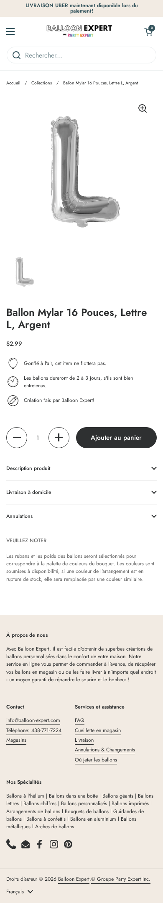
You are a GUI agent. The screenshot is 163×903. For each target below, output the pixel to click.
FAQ (79, 720)
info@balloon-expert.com (33, 720)
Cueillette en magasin (98, 730)
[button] (16, 437)
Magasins (16, 740)
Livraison (84, 740)
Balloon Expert (73, 879)
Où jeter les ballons (96, 760)
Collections (41, 83)
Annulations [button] (19, 516)
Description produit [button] (28, 468)
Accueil (13, 83)
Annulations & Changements (105, 749)
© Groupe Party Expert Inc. (120, 879)
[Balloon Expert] (79, 31)
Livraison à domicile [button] (28, 492)
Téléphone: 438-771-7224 (33, 730)
